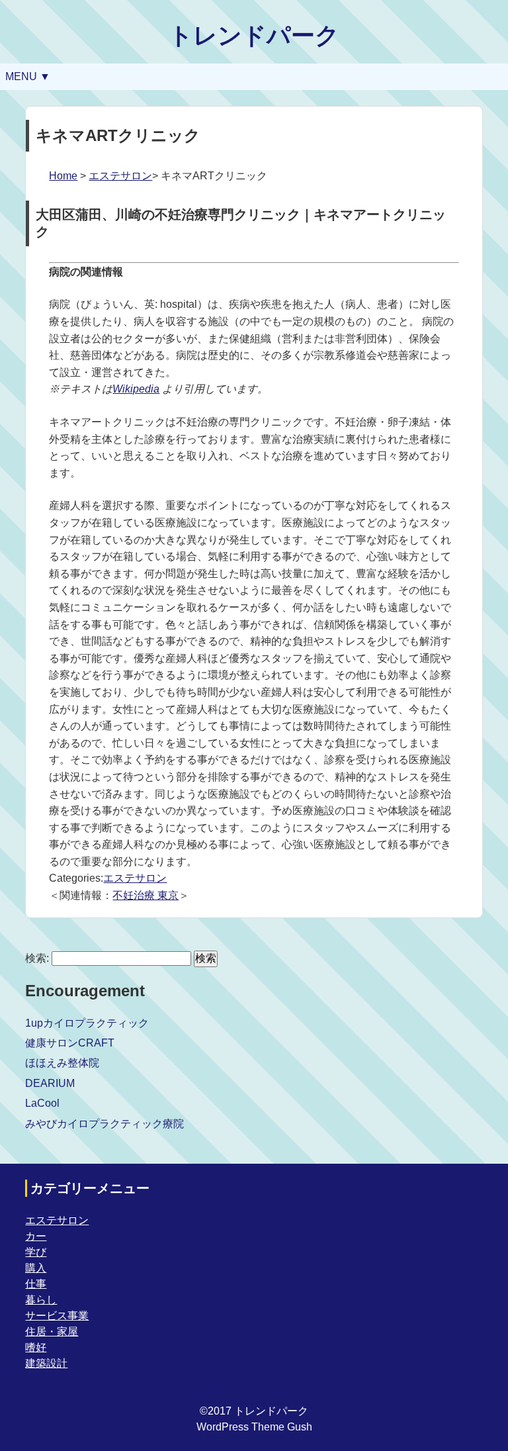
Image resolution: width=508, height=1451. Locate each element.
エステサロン (120, 175)
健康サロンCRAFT (69, 1043)
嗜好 (35, 1347)
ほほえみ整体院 (62, 1062)
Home (63, 175)
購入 (35, 1268)
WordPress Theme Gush (254, 1426)
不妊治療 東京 (145, 895)
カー (35, 1236)
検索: (37, 958)
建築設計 (46, 1363)
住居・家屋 (51, 1331)
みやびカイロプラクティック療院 (104, 1123)
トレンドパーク (254, 35)
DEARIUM (50, 1083)
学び (35, 1252)
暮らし (41, 1299)
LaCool (42, 1103)
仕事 (35, 1283)
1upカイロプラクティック (87, 1023)
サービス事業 (57, 1315)
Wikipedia (135, 389)
